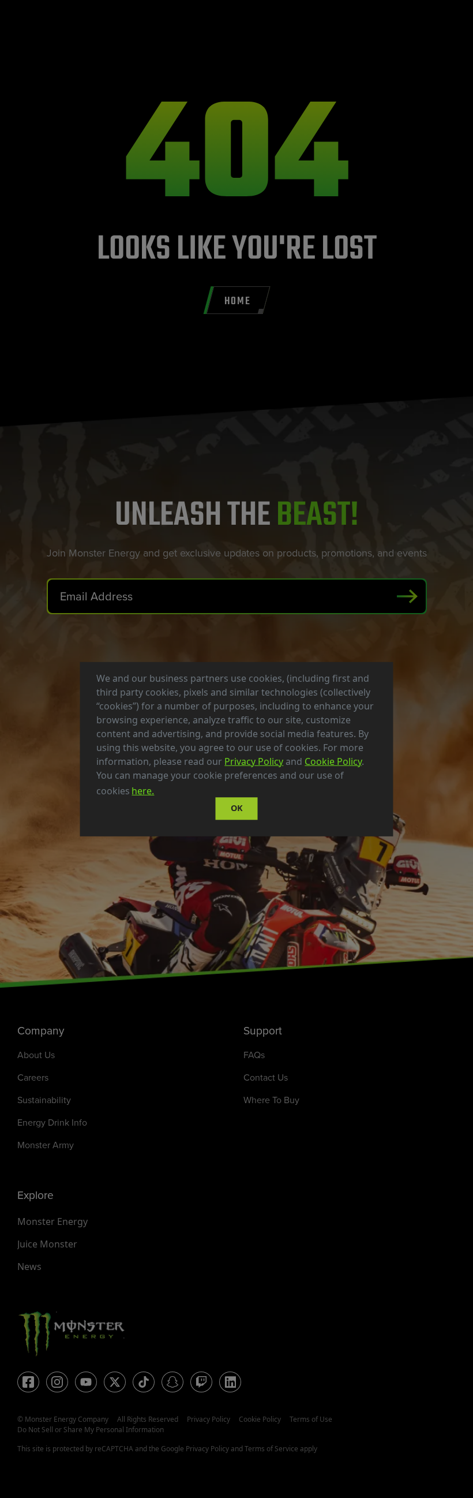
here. (143, 791)
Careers (32, 1077)
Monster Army (45, 1145)
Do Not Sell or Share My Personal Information (90, 1430)
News (29, 1266)
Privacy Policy (253, 760)
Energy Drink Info (52, 1122)
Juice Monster (47, 1244)
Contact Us (265, 1077)
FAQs (254, 1055)
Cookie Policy (333, 760)
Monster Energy (52, 1221)
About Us (36, 1055)
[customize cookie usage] (167, 794)
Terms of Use (311, 1419)
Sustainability (44, 1100)
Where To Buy (271, 1100)
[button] (160, 792)
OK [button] (237, 808)
